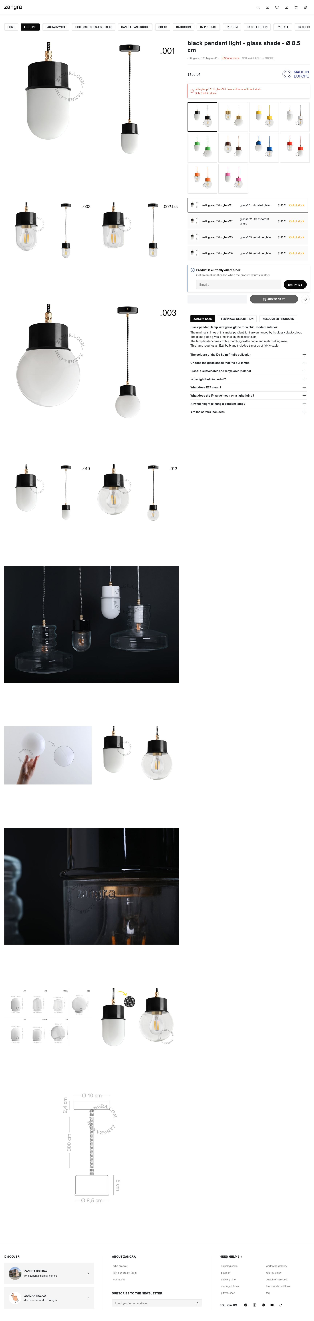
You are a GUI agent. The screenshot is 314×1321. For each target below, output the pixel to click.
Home (11, 27)
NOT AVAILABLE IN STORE (258, 58)
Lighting (30, 27)
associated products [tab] (278, 319)
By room (232, 27)
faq (268, 1293)
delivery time (228, 1279)
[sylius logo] (13, 7)
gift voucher (228, 1293)
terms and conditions (278, 1286)
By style (283, 27)
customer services (276, 1279)
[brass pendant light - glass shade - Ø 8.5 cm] (233, 117)
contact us (119, 1279)
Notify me (295, 284)
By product (208, 27)
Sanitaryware (56, 27)
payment (226, 1272)
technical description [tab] (237, 319)
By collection (257, 27)
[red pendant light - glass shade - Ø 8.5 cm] (295, 148)
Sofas (162, 27)
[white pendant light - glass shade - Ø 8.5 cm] (295, 117)
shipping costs (229, 1266)
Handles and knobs (135, 27)
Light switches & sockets (93, 27)
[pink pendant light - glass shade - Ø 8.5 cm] (233, 179)
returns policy (273, 1272)
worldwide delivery (276, 1266)
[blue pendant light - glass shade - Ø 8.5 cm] (264, 148)
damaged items (230, 1286)
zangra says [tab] (203, 319)
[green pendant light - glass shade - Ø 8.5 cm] (202, 148)
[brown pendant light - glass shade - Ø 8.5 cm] (233, 148)
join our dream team (125, 1272)
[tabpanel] (248, 370)
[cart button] (295, 7)
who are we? (120, 1266)
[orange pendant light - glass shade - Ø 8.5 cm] (202, 179)
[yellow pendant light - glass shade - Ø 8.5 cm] (264, 117)
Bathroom (183, 27)
